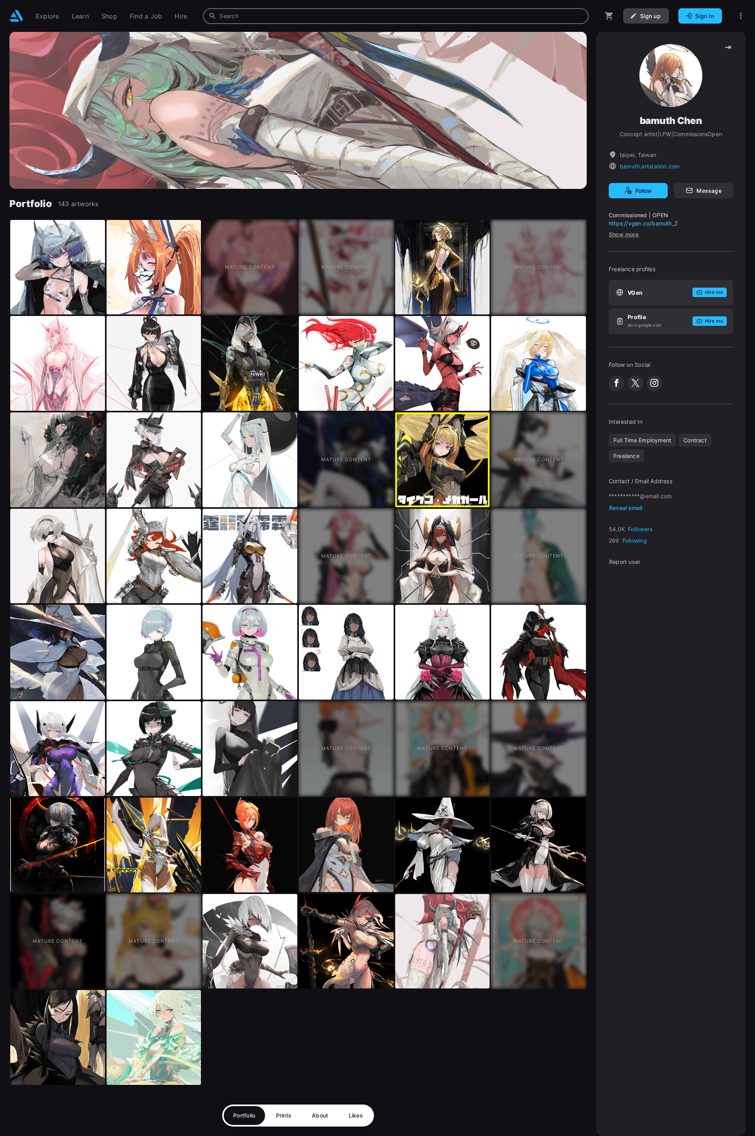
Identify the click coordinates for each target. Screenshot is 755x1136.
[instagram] (654, 383)
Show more (624, 234)
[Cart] (609, 16)
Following (634, 540)
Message (708, 190)
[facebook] (616, 383)
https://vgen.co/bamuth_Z (643, 223)
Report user (624, 561)
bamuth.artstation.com (650, 166)
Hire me (714, 292)
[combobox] (396, 16)
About (320, 1115)
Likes (356, 1115)
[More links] (741, 16)
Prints (284, 1115)
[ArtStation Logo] (16, 16)
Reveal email (626, 507)
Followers (640, 529)
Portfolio (244, 1115)
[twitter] (635, 383)
